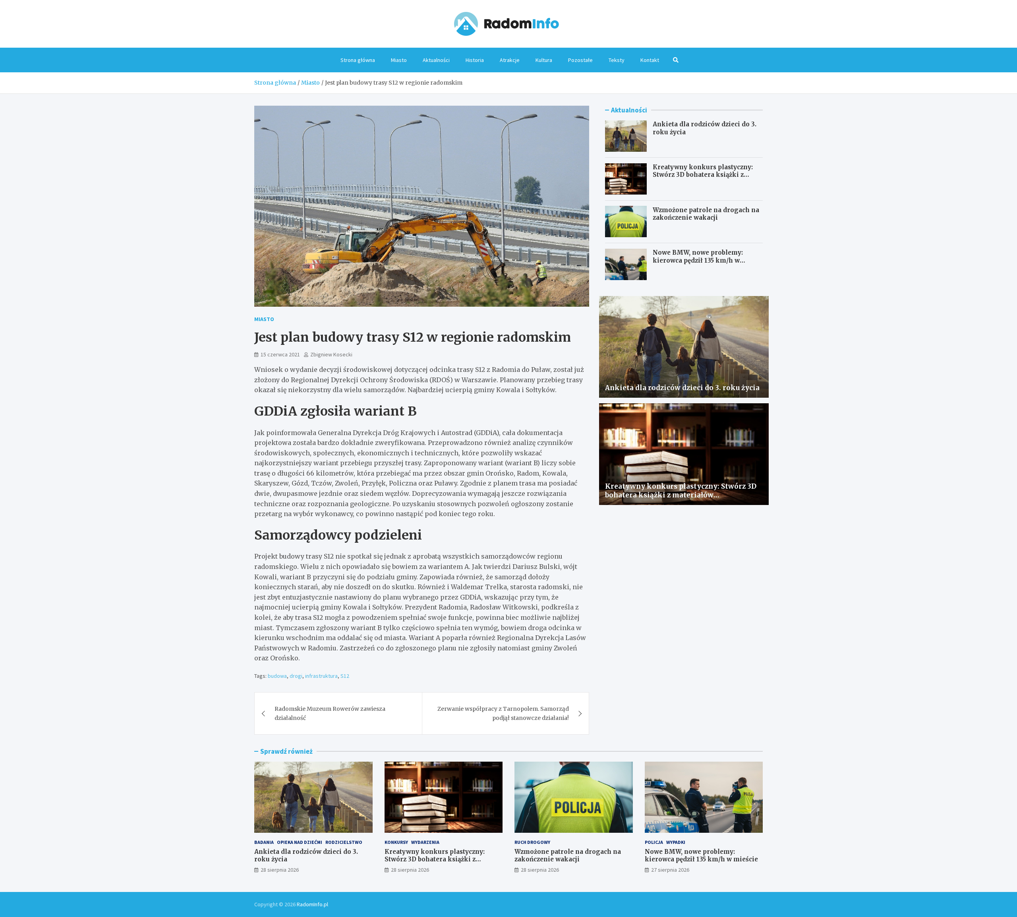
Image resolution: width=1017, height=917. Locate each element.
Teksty (617, 60)
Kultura (544, 60)
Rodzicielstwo (343, 842)
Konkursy (396, 842)
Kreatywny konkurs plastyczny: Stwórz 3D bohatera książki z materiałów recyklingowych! (703, 174)
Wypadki (675, 842)
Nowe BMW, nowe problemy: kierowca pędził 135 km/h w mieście (698, 260)
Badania (264, 842)
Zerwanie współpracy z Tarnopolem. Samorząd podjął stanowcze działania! (503, 713)
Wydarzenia (425, 842)
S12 (344, 675)
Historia (475, 60)
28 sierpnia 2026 (280, 869)
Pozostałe (580, 60)
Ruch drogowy (532, 842)
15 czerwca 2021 (280, 354)
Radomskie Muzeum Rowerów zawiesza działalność (330, 713)
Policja (654, 842)
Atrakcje (510, 60)
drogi (296, 675)
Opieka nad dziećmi (299, 842)
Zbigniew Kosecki (331, 354)
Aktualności (436, 60)
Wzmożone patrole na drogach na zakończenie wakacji (706, 213)
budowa (277, 675)
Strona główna (357, 60)
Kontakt (649, 60)
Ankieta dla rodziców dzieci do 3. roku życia (682, 387)
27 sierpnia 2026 (670, 869)
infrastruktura (321, 675)
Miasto (399, 60)
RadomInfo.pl (312, 904)
